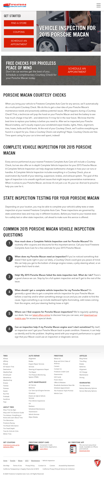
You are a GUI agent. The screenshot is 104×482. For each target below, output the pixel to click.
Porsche (12, 461)
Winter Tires (7, 434)
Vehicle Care (58, 393)
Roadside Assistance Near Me (64, 385)
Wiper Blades (33, 417)
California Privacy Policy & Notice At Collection (59, 469)
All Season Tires (8, 367)
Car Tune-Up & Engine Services (39, 390)
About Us (57, 359)
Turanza (5, 386)
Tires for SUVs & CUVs (10, 431)
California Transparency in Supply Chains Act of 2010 (21, 469)
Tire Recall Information (11, 426)
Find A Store (19, 23)
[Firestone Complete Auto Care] (14, 5)
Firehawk (6, 396)
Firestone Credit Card (61, 372)
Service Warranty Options (88, 391)
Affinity (5, 361)
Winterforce (7, 377)
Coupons (19, 32)
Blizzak (5, 364)
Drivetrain (32, 393)
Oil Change (83, 372)
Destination (7, 369)
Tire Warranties (8, 420)
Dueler (5, 391)
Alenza (5, 359)
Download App (84, 451)
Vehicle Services (34, 414)
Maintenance (83, 375)
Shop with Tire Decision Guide (13, 413)
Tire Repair (32, 372)
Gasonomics (58, 374)
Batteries (32, 388)
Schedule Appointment (62, 388)
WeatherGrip (7, 380)
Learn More (44, 449)
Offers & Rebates (60, 382)
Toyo (4, 402)
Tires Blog (82, 361)
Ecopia (5, 383)
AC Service (32, 385)
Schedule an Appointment (19, 43)
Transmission (33, 412)
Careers (56, 366)
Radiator (32, 406)
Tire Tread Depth (9, 428)
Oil (30, 403)
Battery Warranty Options (88, 388)
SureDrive (6, 399)
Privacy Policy (30, 466)
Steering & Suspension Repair (39, 369)
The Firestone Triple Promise (63, 391)
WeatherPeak (7, 372)
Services (31, 367)
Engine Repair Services (36, 364)
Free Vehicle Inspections (37, 401)
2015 (26, 461)
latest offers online (41, 315)
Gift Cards (57, 377)
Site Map (6, 466)
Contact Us (58, 369)
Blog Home (83, 359)
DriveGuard (7, 375)
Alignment (32, 359)
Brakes (31, 361)
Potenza (6, 388)
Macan (20, 461)
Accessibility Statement (66, 466)
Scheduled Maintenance (37, 409)
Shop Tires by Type (9, 410)
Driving (81, 377)
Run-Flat (6, 394)
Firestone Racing (9, 423)
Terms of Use (17, 466)
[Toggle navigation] (99, 5)
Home (5, 461)
